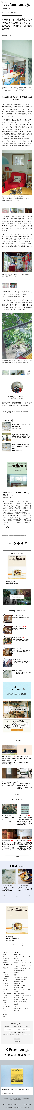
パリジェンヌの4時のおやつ (21, 977)
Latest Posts (17, 800)
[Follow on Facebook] (28, 1054)
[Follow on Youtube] (15, 1054)
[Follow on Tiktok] (18, 1054)
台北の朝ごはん (18, 983)
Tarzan (16, 1105)
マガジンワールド (8, 1107)
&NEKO (5, 989)
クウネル (8, 1105)
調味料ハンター (18, 975)
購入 (14, 944)
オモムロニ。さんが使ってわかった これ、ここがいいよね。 (22, 965)
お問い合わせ (26, 1107)
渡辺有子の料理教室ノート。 (21, 993)
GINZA (25, 1104)
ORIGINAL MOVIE (6, 1013)
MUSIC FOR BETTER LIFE (21, 1008)
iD (3, 991)
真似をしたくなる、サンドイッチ (22, 963)
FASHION (6, 976)
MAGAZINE (6, 1006)
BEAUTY (5, 985)
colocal (19, 1105)
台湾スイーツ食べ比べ (19, 985)
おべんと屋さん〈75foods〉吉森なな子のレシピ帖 (22, 996)
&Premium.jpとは (7, 955)
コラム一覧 (16, 1010)
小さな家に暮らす (21, 535)
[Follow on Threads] (12, 1054)
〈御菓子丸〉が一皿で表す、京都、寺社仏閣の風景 (22, 969)
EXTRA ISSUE (5, 1009)
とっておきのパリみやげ (20, 979)
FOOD (5, 979)
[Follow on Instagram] (5, 1054)
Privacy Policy (20, 1107)
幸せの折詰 (16, 973)
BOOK (5, 1000)
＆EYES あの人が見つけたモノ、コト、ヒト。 (22, 957)
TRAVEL (5, 981)
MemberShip (7, 965)
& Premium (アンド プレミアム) (17, 4)
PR (4, 1016)
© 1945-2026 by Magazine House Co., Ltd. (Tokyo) (17, 1102)
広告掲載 (5, 963)
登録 (17, 1038)
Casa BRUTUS (14, 1104)
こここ (23, 1105)
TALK (4, 1004)
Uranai (5, 1002)
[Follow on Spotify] (22, 1054)
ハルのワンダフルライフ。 (20, 960)
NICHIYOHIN (7, 993)
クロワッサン (20, 1104)
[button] (5, 204)
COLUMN (6, 987)
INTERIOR (5, 535)
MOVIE (5, 998)
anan (4, 1104)
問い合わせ (6, 958)
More (17, 794)
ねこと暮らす (17, 1004)
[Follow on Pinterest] (25, 1054)
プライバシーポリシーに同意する (17, 1032)
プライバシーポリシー (17, 1034)
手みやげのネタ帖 (18, 987)
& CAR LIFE (17, 1006)
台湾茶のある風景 (18, 981)
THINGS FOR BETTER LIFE (21, 954)
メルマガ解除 (17, 1041)
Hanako (29, 1104)
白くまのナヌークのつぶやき (21, 1000)
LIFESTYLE (12, 10)
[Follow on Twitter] (8, 1054)
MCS (26, 1105)
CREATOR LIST (6, 968)
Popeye (12, 1105)
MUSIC (5, 996)
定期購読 (5, 960)
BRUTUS (8, 1104)
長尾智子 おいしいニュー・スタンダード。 (22, 990)
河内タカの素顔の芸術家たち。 (22, 1002)
